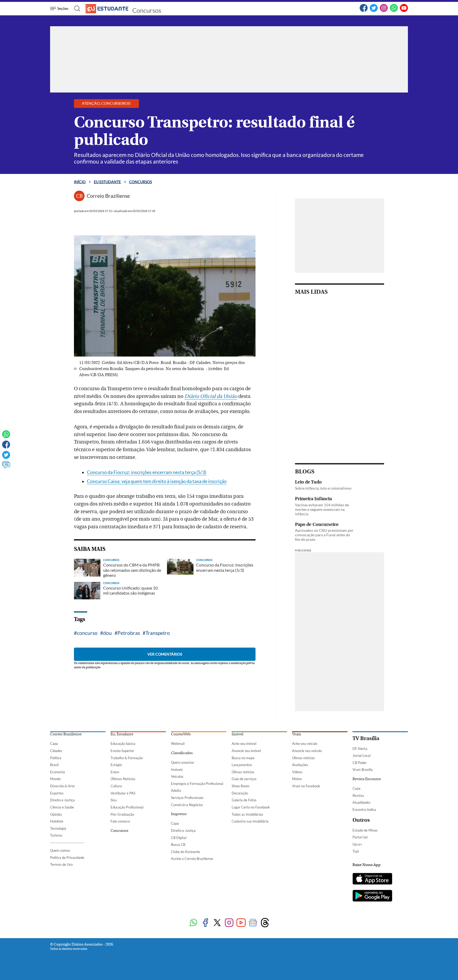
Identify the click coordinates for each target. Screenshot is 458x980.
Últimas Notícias (123, 779)
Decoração (240, 793)
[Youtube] (241, 923)
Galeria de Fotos (244, 800)
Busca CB (178, 844)
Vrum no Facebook (306, 786)
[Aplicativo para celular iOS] (372, 879)
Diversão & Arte (62, 786)
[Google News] (253, 923)
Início (80, 181)
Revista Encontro (367, 779)
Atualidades (362, 802)
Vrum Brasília (363, 769)
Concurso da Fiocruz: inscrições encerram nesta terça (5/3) (146, 472)
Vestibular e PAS (123, 793)
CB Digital (178, 838)
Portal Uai (360, 837)
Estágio (116, 765)
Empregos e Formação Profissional (197, 783)
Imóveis (177, 769)
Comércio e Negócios (187, 805)
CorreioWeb (181, 734)
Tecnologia (58, 828)
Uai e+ (357, 844)
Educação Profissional (127, 807)
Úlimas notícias (243, 772)
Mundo (55, 779)
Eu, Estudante (122, 734)
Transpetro (158, 633)
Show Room (240, 786)
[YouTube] (404, 11)
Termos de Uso (61, 864)
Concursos (146, 10)
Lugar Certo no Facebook (251, 807)
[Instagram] (384, 11)
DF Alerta (360, 748)
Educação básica (123, 743)
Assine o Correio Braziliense (192, 858)
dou (107, 633)
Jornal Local (362, 755)
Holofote (56, 821)
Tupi (356, 851)
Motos (297, 779)
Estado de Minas (365, 830)
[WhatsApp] (394, 11)
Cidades (56, 751)
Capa (54, 743)
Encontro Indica (364, 809)
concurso (87, 633)
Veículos (177, 776)
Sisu (114, 800)
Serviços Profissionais (187, 798)
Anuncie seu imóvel (246, 751)
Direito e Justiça (62, 800)
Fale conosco (120, 821)
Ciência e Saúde (62, 807)
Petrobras (128, 633)
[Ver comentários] (6, 467)
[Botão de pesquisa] (75, 8)
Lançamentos (242, 765)
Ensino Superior (122, 751)
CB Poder (360, 763)
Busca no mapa (243, 758)
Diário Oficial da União (210, 396)
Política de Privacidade (67, 857)
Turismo (56, 835)
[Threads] (265, 923)
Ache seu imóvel (244, 743)
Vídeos (297, 772)
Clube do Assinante (185, 852)
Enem (115, 772)
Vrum (296, 734)
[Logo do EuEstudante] (107, 8)
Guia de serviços (244, 779)
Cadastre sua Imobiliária (250, 821)
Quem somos (60, 850)
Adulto (176, 790)
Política (55, 758)
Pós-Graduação (122, 814)
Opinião (56, 814)
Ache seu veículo (304, 743)
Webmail (177, 743)
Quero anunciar (182, 762)
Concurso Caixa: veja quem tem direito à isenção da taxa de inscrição (157, 481)
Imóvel (237, 734)
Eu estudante (107, 181)
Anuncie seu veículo (307, 751)
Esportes (57, 793)
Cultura (116, 786)
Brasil (54, 765)
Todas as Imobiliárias (247, 814)
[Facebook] (364, 11)
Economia (57, 772)
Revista (358, 795)
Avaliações (300, 765)
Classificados (182, 753)
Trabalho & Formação (127, 758)
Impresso (179, 814)
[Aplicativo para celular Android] (372, 896)
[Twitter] (374, 11)
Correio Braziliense (66, 734)
